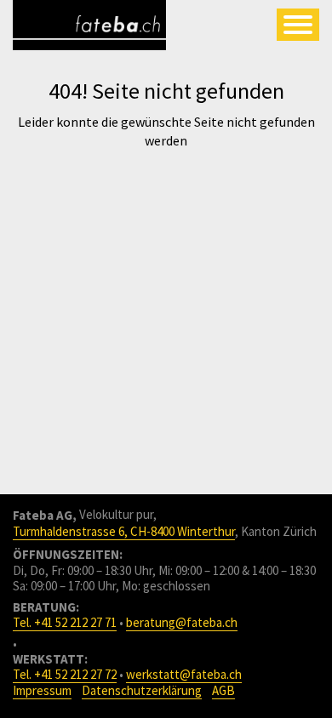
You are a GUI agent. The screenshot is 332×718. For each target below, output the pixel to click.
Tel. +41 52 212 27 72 (65, 674)
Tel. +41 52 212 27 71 (65, 622)
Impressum (42, 690)
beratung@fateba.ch (182, 622)
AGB (223, 690)
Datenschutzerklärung (142, 690)
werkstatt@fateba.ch (184, 674)
